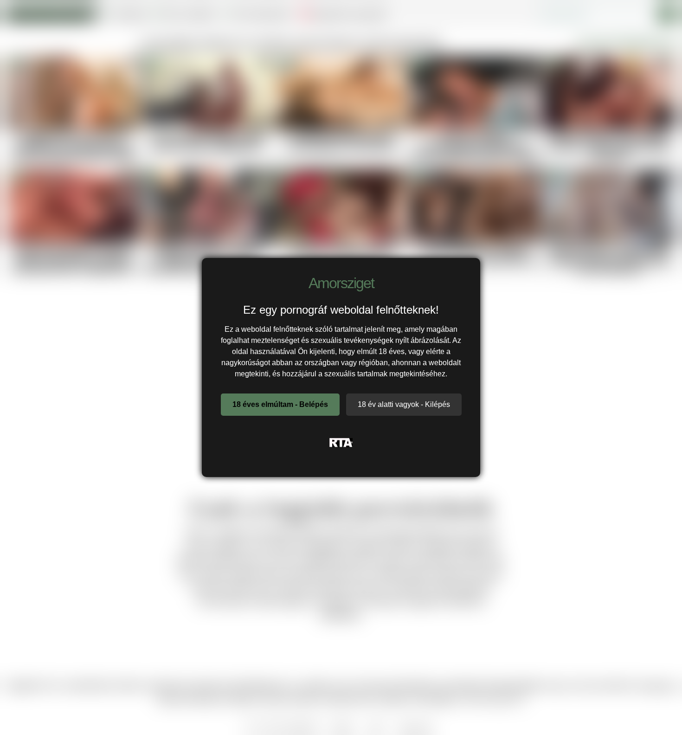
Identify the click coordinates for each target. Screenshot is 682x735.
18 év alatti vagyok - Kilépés (404, 404)
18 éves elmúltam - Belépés (280, 404)
